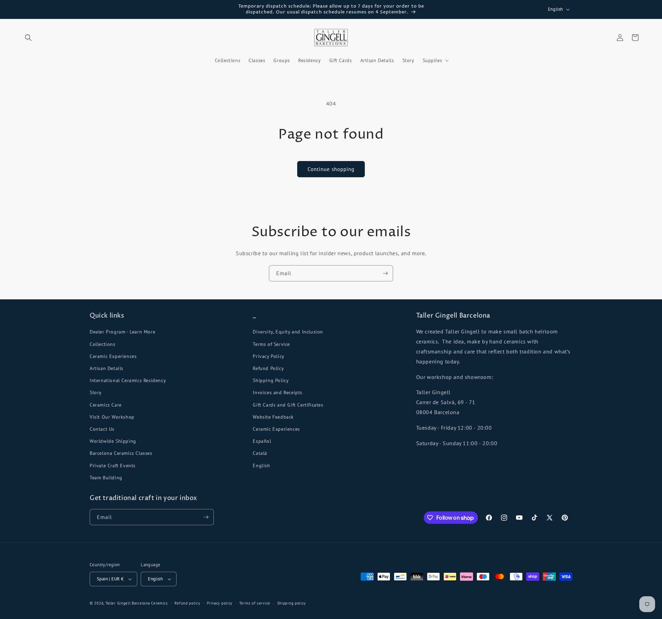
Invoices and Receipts (277, 392)
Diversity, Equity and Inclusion (288, 332)
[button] (28, 37)
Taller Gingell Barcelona (128, 603)
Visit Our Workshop (112, 417)
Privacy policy (219, 603)
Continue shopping (331, 169)
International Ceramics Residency (128, 380)
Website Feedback (273, 417)
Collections (103, 344)
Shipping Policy (271, 380)
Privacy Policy (268, 356)
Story (96, 392)
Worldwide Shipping (113, 441)
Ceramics (159, 603)
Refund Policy (268, 368)
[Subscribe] (385, 273)
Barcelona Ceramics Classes (121, 453)
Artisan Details (106, 368)
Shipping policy (291, 603)
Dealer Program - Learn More (122, 332)
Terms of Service (271, 344)
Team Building (106, 478)
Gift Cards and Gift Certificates (288, 405)
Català (260, 453)
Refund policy (187, 603)
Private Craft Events (113, 465)
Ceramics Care (106, 405)
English (261, 465)
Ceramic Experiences (113, 356)
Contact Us (102, 429)
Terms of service (254, 603)
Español (262, 441)
